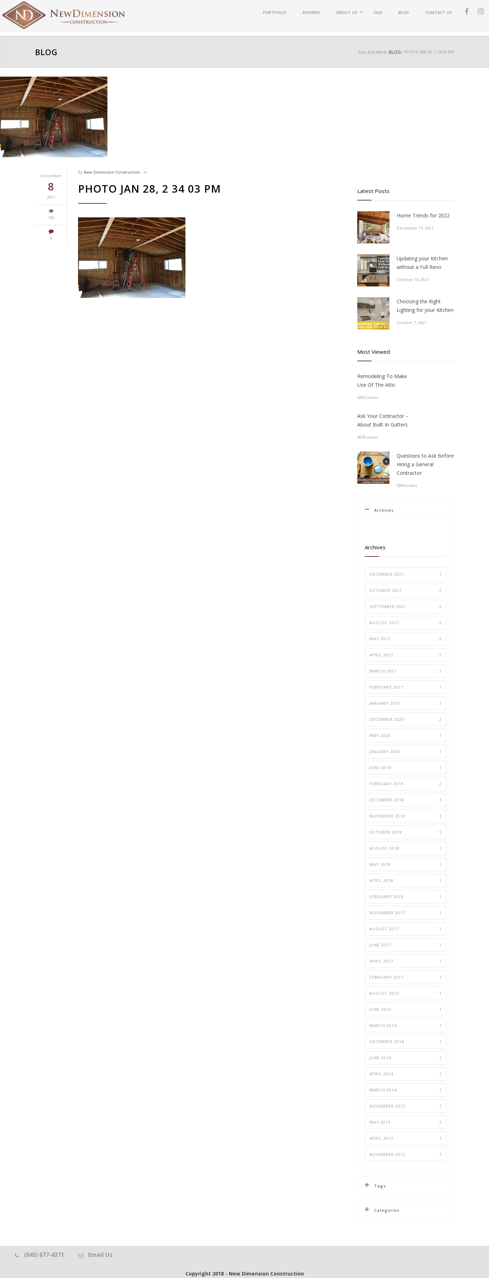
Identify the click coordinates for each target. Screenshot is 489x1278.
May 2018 (405, 864)
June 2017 (405, 944)
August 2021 (405, 622)
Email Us (100, 1255)
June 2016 (405, 1009)
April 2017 (405, 961)
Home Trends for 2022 (423, 215)
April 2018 (405, 880)
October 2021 (405, 590)
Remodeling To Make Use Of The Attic (382, 380)
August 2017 (405, 928)
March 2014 (405, 1090)
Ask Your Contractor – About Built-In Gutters (382, 420)
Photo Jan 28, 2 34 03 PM (149, 189)
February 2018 (405, 896)
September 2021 (405, 606)
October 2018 (405, 832)
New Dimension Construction (112, 172)
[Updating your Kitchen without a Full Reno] (373, 270)
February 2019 (405, 783)
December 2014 (405, 1041)
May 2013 (405, 1122)
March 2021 (405, 671)
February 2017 (405, 977)
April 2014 (405, 1073)
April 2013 (405, 1138)
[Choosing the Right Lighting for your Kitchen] (373, 313)
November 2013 (405, 1106)
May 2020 (405, 735)
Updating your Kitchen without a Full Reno (422, 262)
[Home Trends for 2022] (373, 227)
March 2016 (405, 1025)
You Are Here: (373, 52)
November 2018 (405, 816)
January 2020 (405, 751)
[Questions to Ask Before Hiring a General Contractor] (373, 468)
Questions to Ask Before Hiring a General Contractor (425, 464)
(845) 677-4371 (44, 1255)
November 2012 (405, 1154)
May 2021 (405, 638)
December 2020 (405, 719)
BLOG (46, 52)
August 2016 (405, 993)
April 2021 (405, 654)
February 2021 (405, 687)
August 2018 (405, 848)
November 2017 (405, 912)
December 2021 (405, 574)
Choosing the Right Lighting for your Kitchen (425, 305)
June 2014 (405, 1057)
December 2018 (405, 799)
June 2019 (405, 767)
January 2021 (405, 703)
